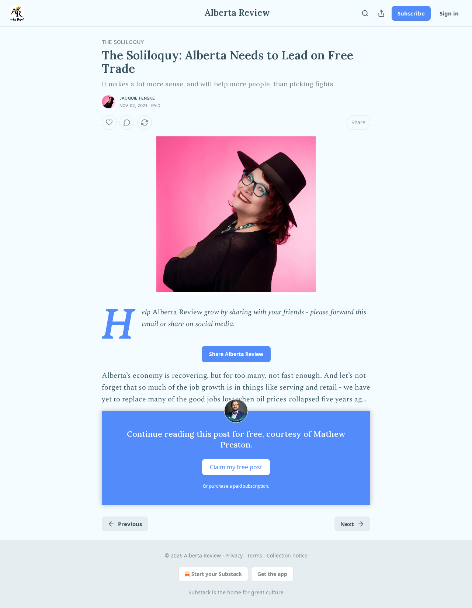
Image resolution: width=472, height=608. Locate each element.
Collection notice (287, 555)
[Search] (365, 13)
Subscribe (411, 13)
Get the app (272, 573)
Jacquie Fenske (137, 98)
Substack (199, 592)
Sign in (449, 13)
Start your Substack (216, 573)
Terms (254, 555)
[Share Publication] (381, 13)
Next (347, 524)
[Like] (109, 122)
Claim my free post (236, 467)
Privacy (234, 555)
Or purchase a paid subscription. (236, 486)
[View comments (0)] (126, 122)
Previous (130, 524)
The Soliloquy (123, 42)
